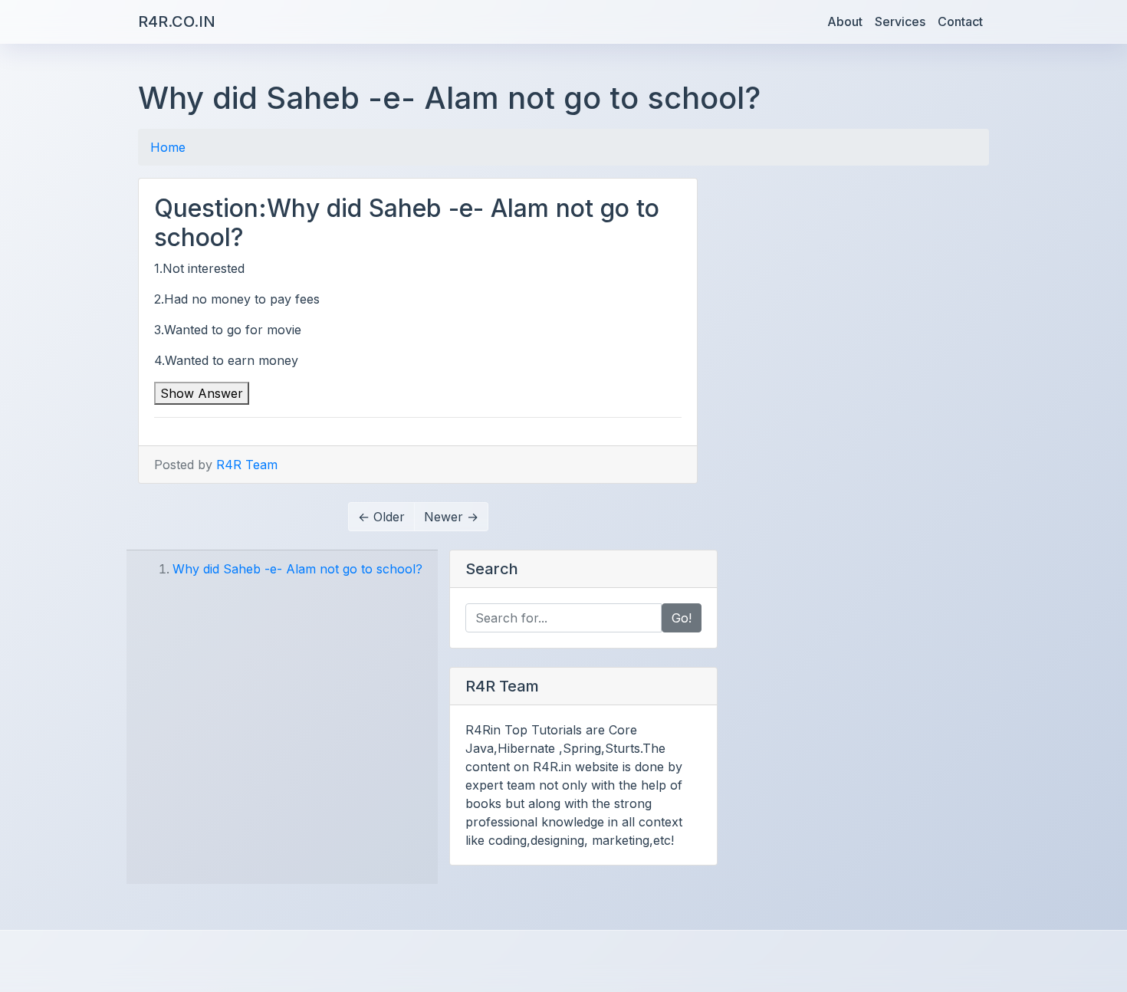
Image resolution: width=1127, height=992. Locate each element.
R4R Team (247, 464)
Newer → (451, 516)
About (845, 21)
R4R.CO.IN (176, 21)
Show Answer (201, 393)
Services (900, 21)
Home (168, 147)
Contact (960, 21)
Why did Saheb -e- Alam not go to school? (297, 568)
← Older (381, 516)
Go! (682, 618)
